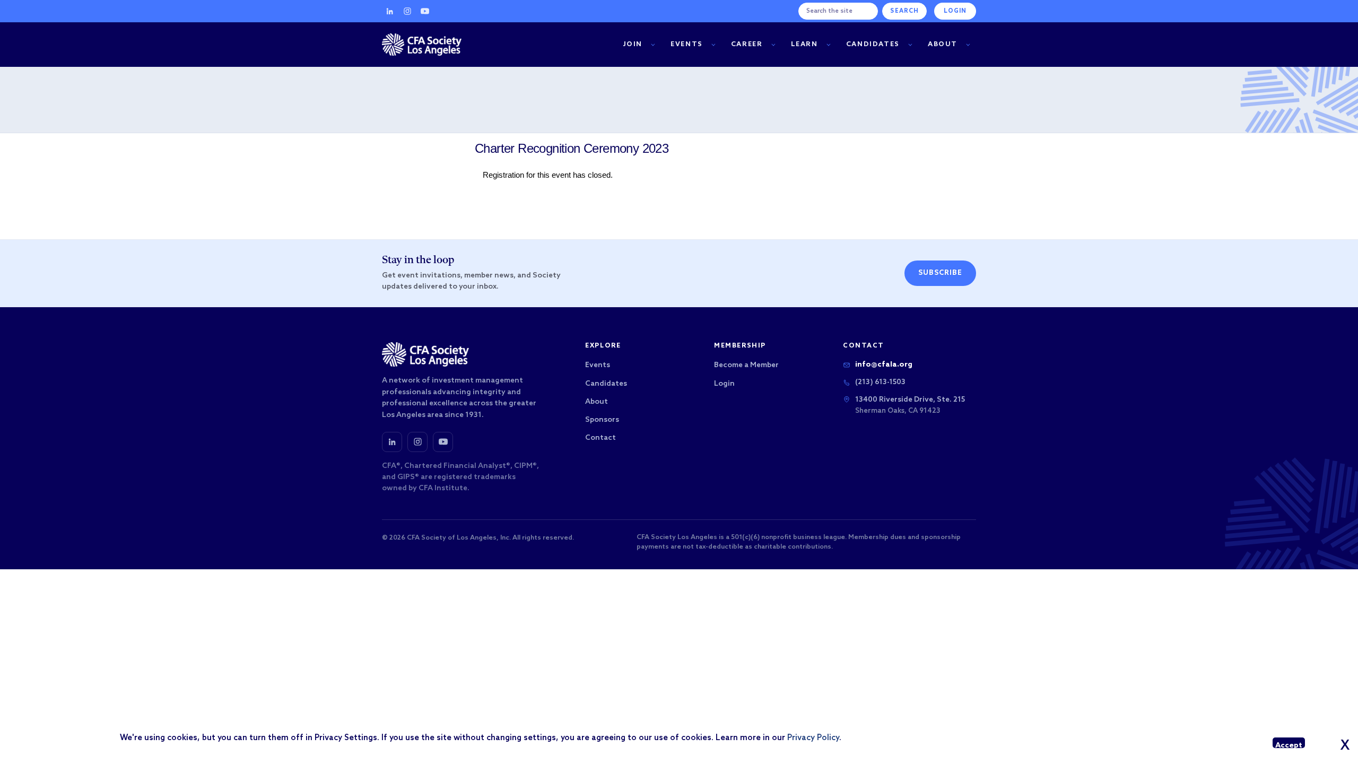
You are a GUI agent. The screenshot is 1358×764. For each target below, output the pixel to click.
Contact (600, 437)
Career (747, 44)
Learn (804, 44)
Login (955, 11)
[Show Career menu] (773, 45)
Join (633, 44)
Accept (1288, 744)
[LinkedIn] (390, 11)
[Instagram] (407, 11)
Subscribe (940, 273)
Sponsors (602, 419)
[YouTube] (425, 11)
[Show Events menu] (713, 45)
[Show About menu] (968, 45)
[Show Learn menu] (828, 45)
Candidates (873, 44)
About (942, 44)
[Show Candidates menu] (910, 45)
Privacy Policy (813, 738)
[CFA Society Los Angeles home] (422, 44)
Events (687, 44)
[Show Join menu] (653, 45)
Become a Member (746, 365)
